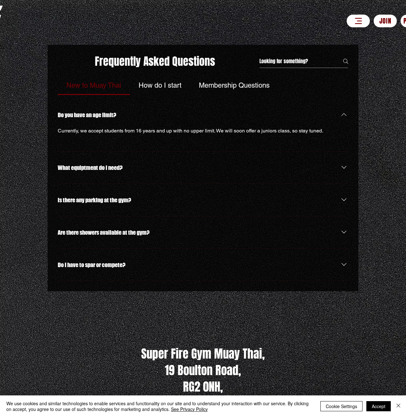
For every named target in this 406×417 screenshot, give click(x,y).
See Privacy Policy (189, 409)
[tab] (94, 85)
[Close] (398, 406)
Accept (378, 406)
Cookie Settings (341, 406)
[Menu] (358, 21)
